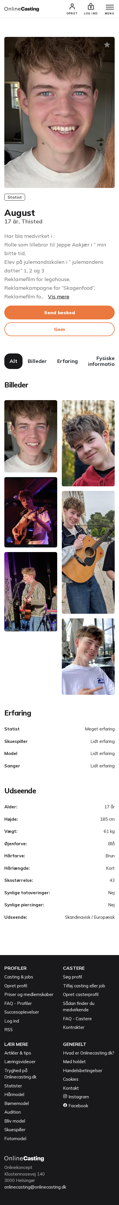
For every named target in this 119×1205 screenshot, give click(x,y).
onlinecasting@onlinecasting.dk (35, 1187)
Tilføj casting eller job (84, 986)
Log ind (11, 1021)
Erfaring (67, 361)
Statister (13, 1086)
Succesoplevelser (21, 1012)
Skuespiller (14, 1129)
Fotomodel (15, 1138)
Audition (12, 1112)
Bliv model (14, 1121)
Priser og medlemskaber (28, 994)
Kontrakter (73, 1027)
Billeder (37, 361)
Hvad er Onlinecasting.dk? (88, 1053)
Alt (13, 361)
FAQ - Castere (77, 1018)
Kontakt (71, 1088)
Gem (59, 329)
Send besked (59, 312)
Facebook (77, 1105)
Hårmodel (14, 1094)
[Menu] (110, 7)
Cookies (71, 1079)
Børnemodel (16, 1103)
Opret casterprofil (80, 994)
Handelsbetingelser (82, 1070)
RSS (8, 1029)
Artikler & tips (17, 1053)
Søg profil (72, 977)
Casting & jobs (18, 977)
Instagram (78, 1096)
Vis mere (58, 296)
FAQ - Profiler (18, 1003)
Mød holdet (74, 1061)
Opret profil (15, 986)
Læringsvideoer (20, 1061)
